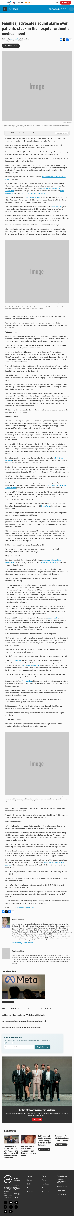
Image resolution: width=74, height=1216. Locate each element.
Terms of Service (62, 1186)
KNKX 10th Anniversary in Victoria (37, 1110)
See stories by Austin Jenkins (22, 943)
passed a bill (52, 618)
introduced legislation (31, 665)
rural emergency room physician (33, 193)
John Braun (17, 660)
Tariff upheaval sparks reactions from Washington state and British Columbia (44, 1140)
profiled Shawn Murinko (32, 197)
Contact (29, 1180)
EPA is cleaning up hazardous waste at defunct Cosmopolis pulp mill (24, 1021)
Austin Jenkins (14, 39)
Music (8, 1043)
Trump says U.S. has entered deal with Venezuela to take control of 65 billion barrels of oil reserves (11, 1152)
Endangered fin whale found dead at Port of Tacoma (62, 1138)
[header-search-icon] (57, 3)
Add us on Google (62, 133)
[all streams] (71, 9)
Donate (66, 2)
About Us (29, 1176)
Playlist (44, 1176)
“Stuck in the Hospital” (48, 562)
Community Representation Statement (61, 1181)
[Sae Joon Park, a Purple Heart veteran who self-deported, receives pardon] (28, 1139)
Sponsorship (45, 1192)
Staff (28, 1184)
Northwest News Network (26, 907)
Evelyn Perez (45, 506)
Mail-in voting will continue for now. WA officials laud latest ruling (23, 1015)
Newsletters (45, 1184)
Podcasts (44, 1180)
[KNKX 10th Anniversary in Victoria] (37, 1081)
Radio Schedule (31, 1192)
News (15, 1043)
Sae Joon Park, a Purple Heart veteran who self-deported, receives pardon (28, 1151)
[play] (5, 9)
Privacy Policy (32, 1049)
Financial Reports (62, 1176)
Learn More (37, 1119)
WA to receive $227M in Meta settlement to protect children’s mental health (27, 1009)
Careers (44, 1188)
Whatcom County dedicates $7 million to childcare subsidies (21, 1027)
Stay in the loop (42, 1047)
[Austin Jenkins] (6, 922)
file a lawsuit (56, 207)
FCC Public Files (61, 1194)
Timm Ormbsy (27, 681)
